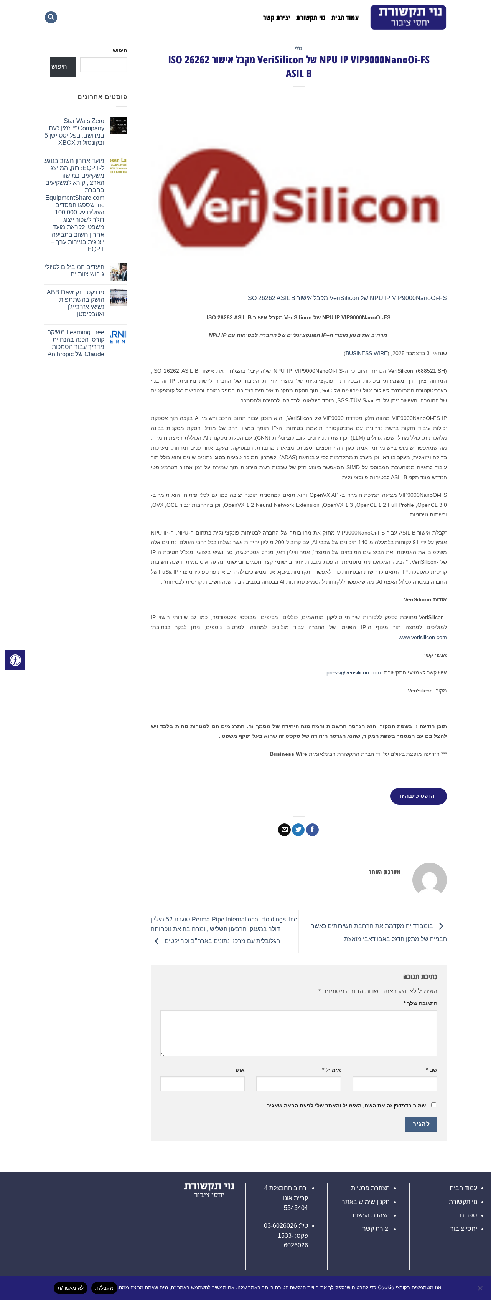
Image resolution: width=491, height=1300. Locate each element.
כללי (299, 48)
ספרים (468, 1215)
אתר (239, 1070)
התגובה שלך (420, 1003)
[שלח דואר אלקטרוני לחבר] (284, 830)
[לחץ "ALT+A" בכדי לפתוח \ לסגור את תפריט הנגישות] (15, 660)
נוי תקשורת (311, 17)
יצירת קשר (277, 17)
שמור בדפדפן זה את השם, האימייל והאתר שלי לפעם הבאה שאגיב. (345, 1105)
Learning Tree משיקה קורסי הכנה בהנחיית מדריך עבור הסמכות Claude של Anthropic (75, 343)
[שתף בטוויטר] (298, 830)
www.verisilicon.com (423, 637)
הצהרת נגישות (371, 1215)
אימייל (331, 1070)
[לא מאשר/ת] (480, 1290)
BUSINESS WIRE (366, 353)
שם (431, 1070)
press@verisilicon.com (353, 672)
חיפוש (120, 50)
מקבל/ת (104, 1288)
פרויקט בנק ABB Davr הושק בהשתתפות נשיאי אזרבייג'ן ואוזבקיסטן (75, 303)
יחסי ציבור (463, 1228)
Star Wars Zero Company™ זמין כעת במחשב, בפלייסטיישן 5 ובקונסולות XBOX (74, 132)
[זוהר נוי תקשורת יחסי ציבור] (408, 17)
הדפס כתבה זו (417, 796)
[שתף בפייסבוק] (312, 830)
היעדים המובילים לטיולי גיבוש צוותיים (74, 270)
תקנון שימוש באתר (366, 1202)
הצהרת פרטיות (370, 1188)
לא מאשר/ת (71, 1288)
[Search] (51, 17)
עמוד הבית (345, 17)
